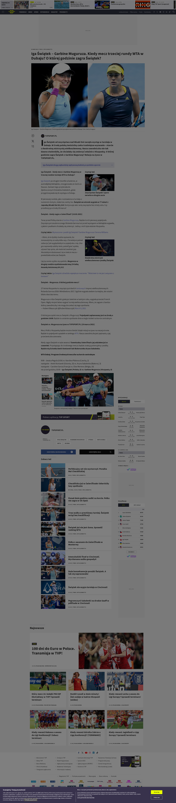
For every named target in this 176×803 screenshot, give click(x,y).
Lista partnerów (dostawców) (85, 798)
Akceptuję (156, 792)
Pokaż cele (157, 797)
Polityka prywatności (31, 800)
